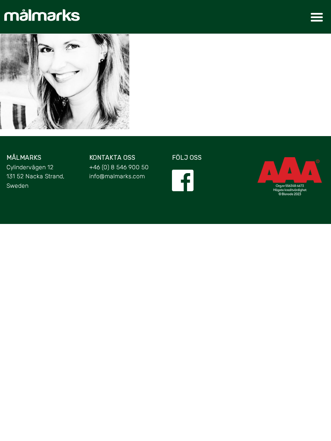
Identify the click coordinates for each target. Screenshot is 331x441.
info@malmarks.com (117, 176)
